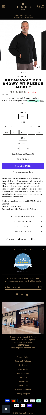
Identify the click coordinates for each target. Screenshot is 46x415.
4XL (7, 132)
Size (23, 122)
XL (24, 126)
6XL (23, 132)
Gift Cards (23, 385)
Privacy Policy (23, 357)
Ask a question (23, 231)
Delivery (23, 365)
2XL (31, 126)
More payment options (23, 172)
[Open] (6, 409)
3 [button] (25, 72)
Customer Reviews (23, 249)
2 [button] (23, 72)
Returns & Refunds (23, 361)
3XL (39, 126)
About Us (23, 377)
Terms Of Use (23, 373)
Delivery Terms (22, 221)
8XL (39, 132)
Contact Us (23, 381)
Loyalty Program (23, 394)
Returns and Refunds (23, 216)
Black (23, 116)
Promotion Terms (23, 389)
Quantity (23, 144)
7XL (31, 132)
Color (23, 112)
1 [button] (21, 72)
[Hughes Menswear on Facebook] (22, 294)
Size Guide (22, 226)
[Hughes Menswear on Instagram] (17, 294)
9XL (23, 138)
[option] (23, 16)
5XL (15, 132)
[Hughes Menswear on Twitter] (27, 294)
